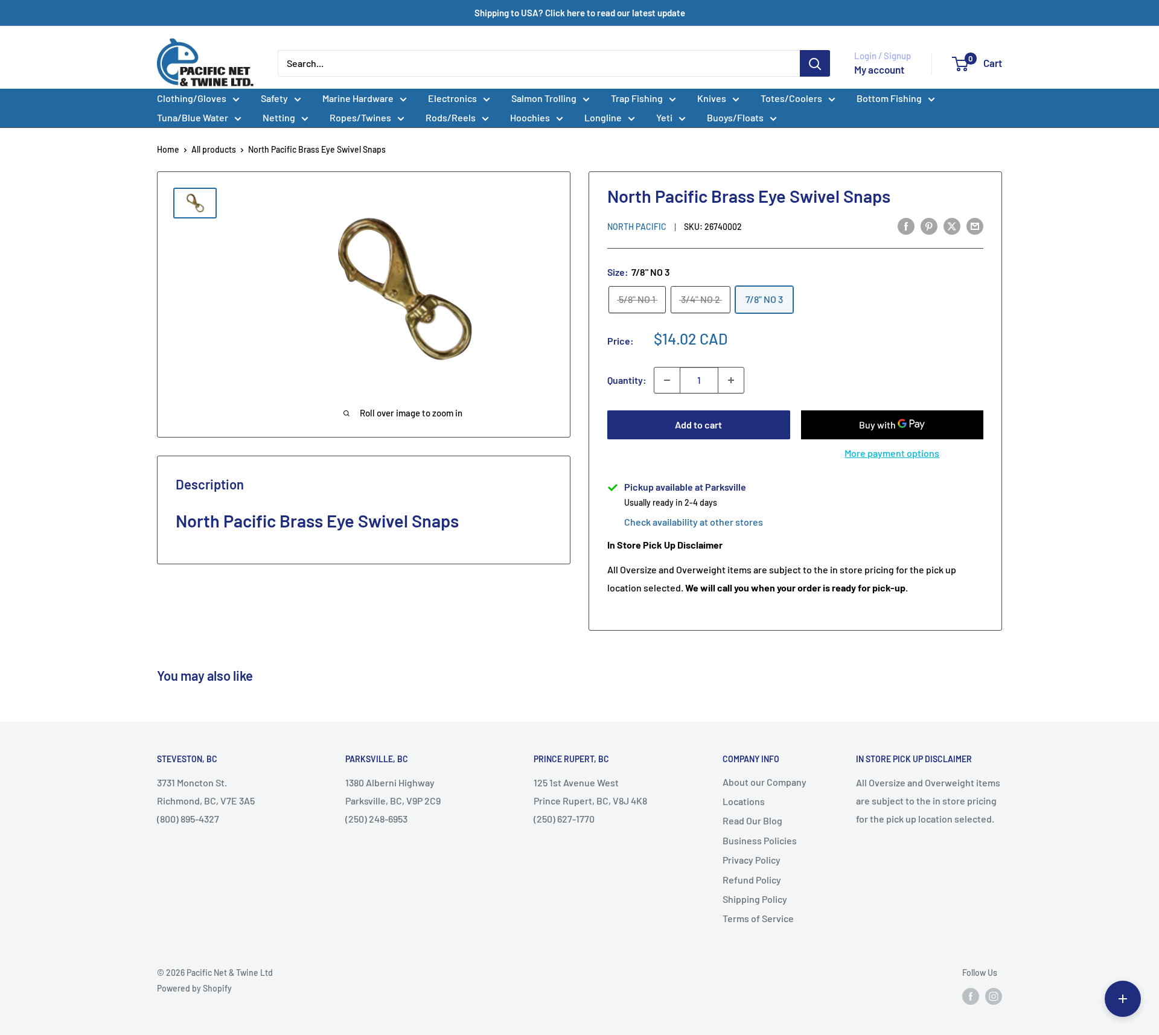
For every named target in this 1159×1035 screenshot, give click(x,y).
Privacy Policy (752, 859)
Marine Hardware (358, 98)
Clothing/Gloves (191, 98)
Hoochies (530, 117)
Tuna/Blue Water (192, 117)
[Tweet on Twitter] (951, 225)
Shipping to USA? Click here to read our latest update (579, 12)
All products (213, 149)
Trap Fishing (637, 98)
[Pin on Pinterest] (929, 225)
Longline (603, 117)
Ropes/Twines (360, 117)
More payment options (892, 453)
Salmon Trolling (543, 98)
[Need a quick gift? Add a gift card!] (1123, 999)
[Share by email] (974, 225)
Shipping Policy (755, 899)
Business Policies (760, 840)
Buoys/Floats (735, 117)
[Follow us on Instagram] (993, 995)
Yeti (664, 117)
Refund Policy (752, 879)
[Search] (815, 63)
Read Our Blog (752, 820)
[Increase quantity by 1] (731, 380)
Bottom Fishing (889, 98)
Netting (279, 117)
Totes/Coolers (791, 98)
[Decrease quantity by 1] (667, 380)
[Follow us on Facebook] (970, 995)
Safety (274, 98)
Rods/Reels (451, 117)
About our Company (764, 782)
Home (168, 149)
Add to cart (698, 424)
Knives (711, 98)
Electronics (452, 98)
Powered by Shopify (194, 988)
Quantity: (627, 380)
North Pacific (636, 226)
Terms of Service (758, 918)
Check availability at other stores (693, 521)
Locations (744, 801)
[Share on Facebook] (906, 225)
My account (879, 69)
